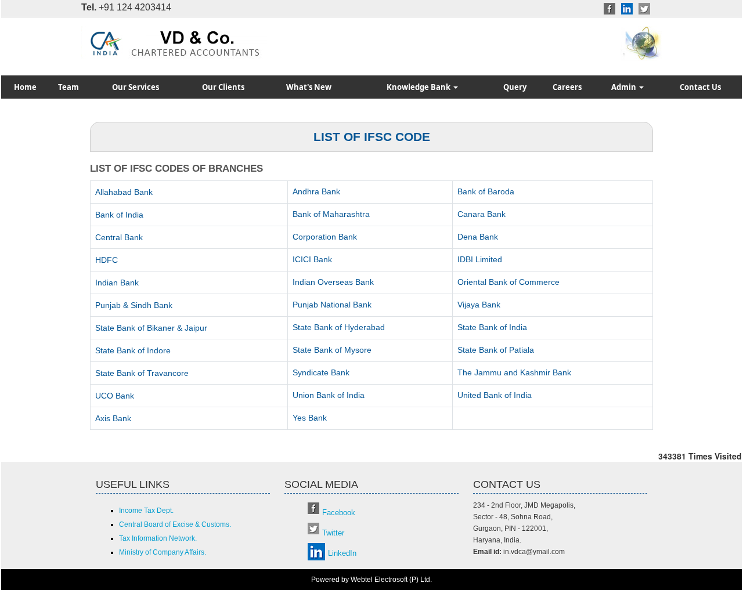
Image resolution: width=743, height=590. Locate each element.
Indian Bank (117, 282)
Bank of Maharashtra (331, 214)
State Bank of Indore (133, 350)
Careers (567, 87)
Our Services (135, 87)
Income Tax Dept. (146, 510)
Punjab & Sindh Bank (133, 305)
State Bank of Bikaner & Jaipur (151, 327)
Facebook (338, 512)
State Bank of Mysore (332, 349)
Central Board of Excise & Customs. (175, 524)
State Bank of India (492, 327)
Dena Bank (477, 236)
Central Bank (119, 237)
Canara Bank (481, 214)
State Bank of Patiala (495, 349)
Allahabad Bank (124, 192)
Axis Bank (113, 418)
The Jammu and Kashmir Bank (514, 372)
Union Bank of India (329, 395)
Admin (624, 87)
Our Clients (223, 87)
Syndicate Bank (321, 372)
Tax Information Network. (158, 538)
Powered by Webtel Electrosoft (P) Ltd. (371, 579)
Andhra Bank (316, 191)
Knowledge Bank (419, 87)
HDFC (106, 260)
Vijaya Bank (478, 304)
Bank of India (119, 214)
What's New (308, 87)
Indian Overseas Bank (333, 282)
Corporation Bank (325, 236)
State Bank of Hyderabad (339, 327)
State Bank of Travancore (142, 373)
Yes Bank (310, 417)
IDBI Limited (479, 259)
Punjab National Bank (332, 304)
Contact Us (700, 87)
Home (25, 87)
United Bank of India (494, 395)
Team (68, 87)
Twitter (333, 533)
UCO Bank (114, 395)
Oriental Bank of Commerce (508, 282)
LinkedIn (342, 553)
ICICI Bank (312, 259)
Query (514, 87)
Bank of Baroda (485, 191)
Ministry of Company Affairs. (162, 552)
